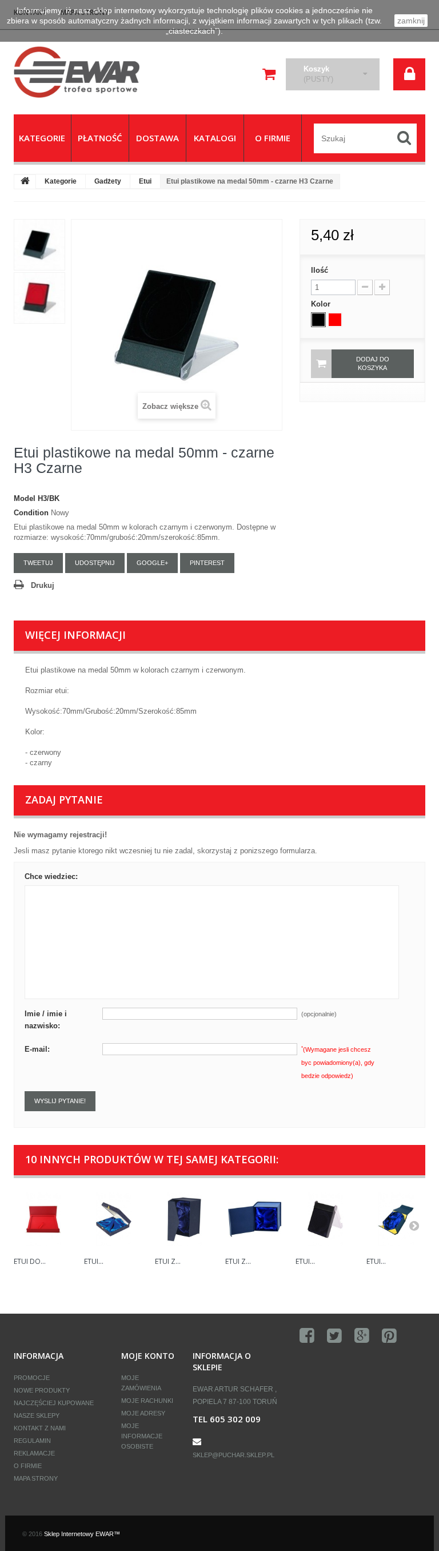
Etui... (93, 1261)
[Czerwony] (335, 319)
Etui (145, 181)
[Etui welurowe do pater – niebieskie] (113, 1219)
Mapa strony (36, 1478)
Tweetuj (38, 562)
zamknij (411, 20)
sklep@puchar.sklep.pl (233, 1454)
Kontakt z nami (40, 1428)
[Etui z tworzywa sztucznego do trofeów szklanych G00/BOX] (184, 1219)
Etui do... (30, 1261)
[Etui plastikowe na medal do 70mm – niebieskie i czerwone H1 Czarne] (325, 1219)
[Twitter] (334, 1336)
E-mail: (37, 1049)
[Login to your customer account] (409, 74)
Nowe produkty (42, 1390)
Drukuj (42, 585)
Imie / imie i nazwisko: (46, 1019)
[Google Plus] (361, 1336)
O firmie (28, 1465)
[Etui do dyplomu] (43, 1219)
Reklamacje (34, 1453)
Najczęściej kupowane (54, 1402)
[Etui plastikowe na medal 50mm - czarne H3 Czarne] (39, 245)
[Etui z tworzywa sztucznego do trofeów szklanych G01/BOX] (254, 1219)
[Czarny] (318, 319)
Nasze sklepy (36, 1415)
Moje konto (147, 1355)
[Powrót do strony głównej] (25, 182)
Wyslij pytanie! (60, 1100)
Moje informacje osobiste (141, 1436)
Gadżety (107, 181)
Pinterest (207, 562)
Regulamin (32, 1440)
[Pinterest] (389, 1336)
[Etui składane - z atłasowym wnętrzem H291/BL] (395, 1219)
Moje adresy (143, 1413)
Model (24, 498)
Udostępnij (95, 562)
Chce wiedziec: (51, 876)
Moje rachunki (147, 1400)
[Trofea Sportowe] (76, 72)
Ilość (319, 270)
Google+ (152, 562)
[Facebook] (307, 1336)
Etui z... (168, 1261)
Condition (31, 512)
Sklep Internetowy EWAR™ (82, 1533)
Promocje (32, 1377)
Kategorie (61, 181)
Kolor (322, 304)
